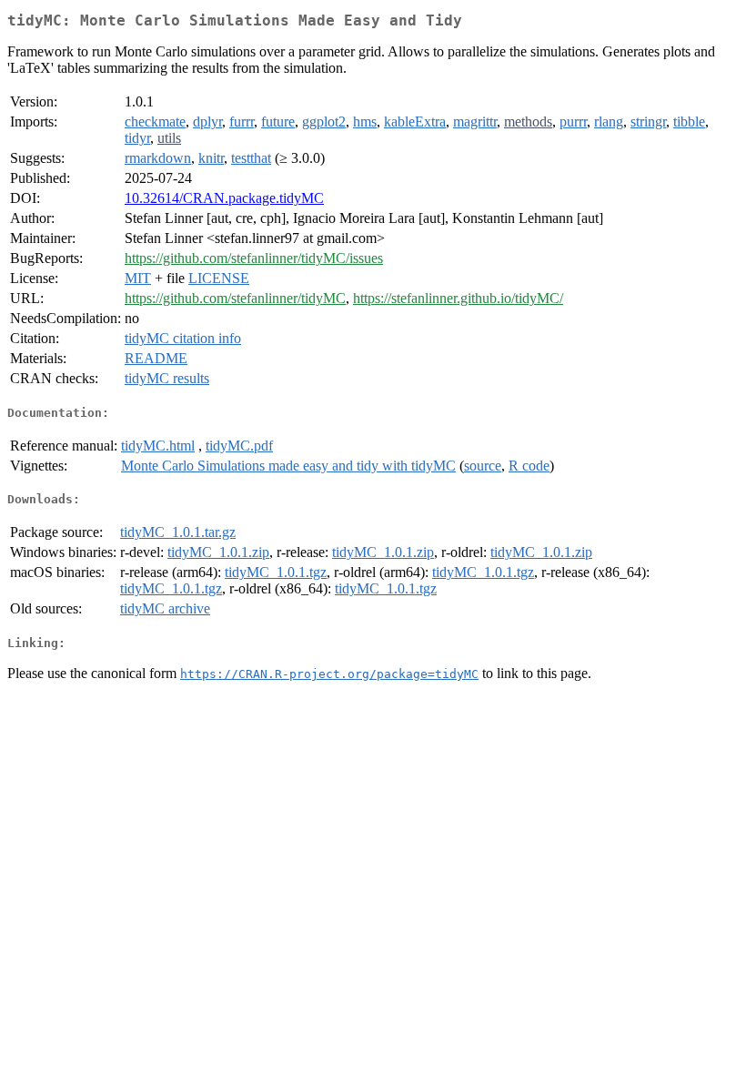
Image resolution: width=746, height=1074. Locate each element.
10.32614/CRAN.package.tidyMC (224, 198)
